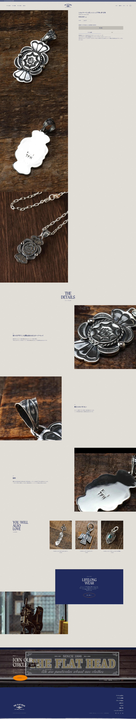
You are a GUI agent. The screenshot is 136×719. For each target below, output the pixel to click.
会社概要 (90, 713)
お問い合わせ (94, 713)
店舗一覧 (120, 5)
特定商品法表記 (106, 713)
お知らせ (24, 5)
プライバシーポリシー (100, 713)
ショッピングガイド (118, 710)
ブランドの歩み (19, 5)
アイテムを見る (119, 695)
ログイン (124, 5)
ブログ (116, 5)
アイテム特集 (14, 5)
